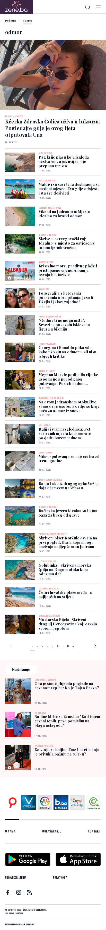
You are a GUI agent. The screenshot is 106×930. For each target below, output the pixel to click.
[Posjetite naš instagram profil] (18, 892)
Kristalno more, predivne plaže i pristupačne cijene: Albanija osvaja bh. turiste (68, 270)
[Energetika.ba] (93, 802)
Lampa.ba (30, 924)
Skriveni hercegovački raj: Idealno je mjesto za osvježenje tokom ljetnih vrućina (67, 243)
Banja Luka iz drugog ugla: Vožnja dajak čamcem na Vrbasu (69, 485)
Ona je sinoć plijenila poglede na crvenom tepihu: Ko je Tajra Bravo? (66, 685)
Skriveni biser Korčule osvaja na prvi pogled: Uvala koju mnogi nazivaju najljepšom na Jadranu (68, 542)
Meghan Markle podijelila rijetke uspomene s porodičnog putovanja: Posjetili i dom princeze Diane (68, 381)
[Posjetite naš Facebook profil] (8, 892)
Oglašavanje (51, 831)
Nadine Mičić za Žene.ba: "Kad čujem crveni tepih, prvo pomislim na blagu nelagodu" (67, 721)
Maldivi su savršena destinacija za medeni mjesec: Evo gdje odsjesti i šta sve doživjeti (69, 188)
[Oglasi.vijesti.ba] (12, 802)
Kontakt (94, 831)
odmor (27, 20)
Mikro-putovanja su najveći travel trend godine (69, 458)
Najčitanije (21, 669)
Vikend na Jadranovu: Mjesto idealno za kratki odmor (64, 213)
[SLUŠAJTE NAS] (45, 802)
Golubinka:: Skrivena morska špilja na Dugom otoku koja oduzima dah (65, 569)
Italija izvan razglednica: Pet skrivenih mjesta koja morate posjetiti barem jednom (65, 433)
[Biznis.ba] (61, 802)
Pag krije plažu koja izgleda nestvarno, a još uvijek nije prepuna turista (64, 161)
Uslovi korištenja (15, 878)
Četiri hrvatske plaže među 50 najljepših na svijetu (65, 594)
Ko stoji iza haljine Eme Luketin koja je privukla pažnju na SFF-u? (67, 752)
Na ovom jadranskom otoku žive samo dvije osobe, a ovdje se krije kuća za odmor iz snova (69, 406)
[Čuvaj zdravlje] (77, 802)
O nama (10, 831)
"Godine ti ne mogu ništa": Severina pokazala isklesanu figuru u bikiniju (64, 325)
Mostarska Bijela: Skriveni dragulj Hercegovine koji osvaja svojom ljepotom (68, 624)
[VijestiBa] (28, 802)
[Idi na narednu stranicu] (95, 647)
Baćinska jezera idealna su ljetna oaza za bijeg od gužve (68, 513)
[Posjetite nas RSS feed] (29, 892)
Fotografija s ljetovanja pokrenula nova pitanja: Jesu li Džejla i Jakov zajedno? (66, 297)
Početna (10, 20)
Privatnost (60, 878)
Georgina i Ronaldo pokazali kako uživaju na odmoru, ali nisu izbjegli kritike (67, 352)
